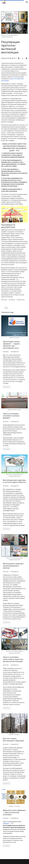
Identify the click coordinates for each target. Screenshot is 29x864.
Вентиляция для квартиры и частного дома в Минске (14, 481)
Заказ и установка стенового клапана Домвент (11, 415)
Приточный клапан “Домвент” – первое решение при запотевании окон (11, 344)
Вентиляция (12, 299)
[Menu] (27, 2)
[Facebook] (18, 58)
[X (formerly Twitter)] (22, 58)
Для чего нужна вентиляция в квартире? (13, 739)
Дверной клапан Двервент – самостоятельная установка (14, 812)
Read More (7, 387)
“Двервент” (6, 823)
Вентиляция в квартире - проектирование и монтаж (13, 565)
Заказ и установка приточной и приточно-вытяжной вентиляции (13, 659)
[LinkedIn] (26, 58)
